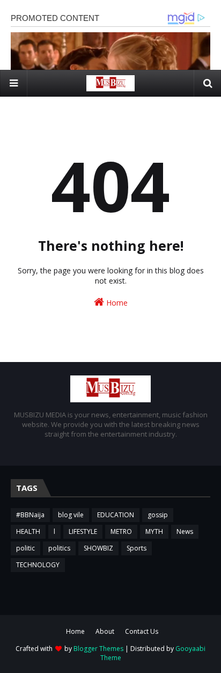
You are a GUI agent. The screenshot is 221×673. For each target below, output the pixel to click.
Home (116, 303)
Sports (136, 548)
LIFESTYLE (83, 531)
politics (59, 548)
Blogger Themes (98, 648)
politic (25, 548)
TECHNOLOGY (38, 564)
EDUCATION (115, 514)
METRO (121, 531)
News (184, 531)
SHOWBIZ (98, 548)
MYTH (154, 531)
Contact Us (141, 631)
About (104, 631)
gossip (158, 514)
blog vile (71, 514)
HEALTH (28, 531)
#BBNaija (30, 514)
